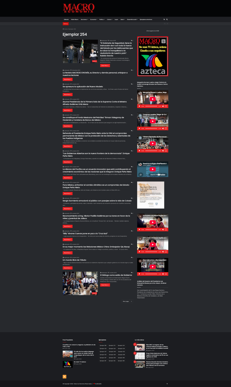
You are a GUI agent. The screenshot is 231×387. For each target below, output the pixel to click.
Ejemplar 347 (103, 351)
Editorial (66, 19)
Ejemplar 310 (112, 345)
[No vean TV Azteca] (68, 364)
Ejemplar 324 (121, 345)
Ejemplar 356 (121, 354)
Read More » (105, 65)
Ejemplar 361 (103, 360)
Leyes (116, 19)
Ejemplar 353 (103, 354)
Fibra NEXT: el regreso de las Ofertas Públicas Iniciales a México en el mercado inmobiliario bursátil (157, 346)
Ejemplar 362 (112, 360)
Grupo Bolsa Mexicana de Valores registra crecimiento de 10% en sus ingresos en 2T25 (157, 355)
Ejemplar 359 (112, 357)
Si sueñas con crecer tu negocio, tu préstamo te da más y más (79, 345)
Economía (93, 19)
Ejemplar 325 (103, 348)
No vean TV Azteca (80, 362)
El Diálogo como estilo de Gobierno (116, 275)
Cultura (109, 19)
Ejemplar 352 (121, 351)
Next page (126, 301)
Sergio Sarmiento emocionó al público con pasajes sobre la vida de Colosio (97, 200)
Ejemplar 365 (121, 360)
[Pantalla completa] (166, 106)
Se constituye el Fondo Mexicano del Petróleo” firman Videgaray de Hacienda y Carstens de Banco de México (93, 118)
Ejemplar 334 (121, 348)
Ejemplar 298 (103, 345)
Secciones (84, 19)
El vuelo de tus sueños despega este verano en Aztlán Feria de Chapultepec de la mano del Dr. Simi (84, 354)
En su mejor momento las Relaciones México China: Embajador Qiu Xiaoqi (96, 246)
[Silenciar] (163, 106)
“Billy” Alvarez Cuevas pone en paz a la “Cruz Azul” (85, 233)
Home (65, 29)
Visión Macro (74, 19)
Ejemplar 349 (112, 351)
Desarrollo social (131, 19)
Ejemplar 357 (103, 357)
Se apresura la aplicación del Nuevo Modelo (83, 86)
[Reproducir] (139, 106)
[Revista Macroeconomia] (79, 8)
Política (101, 19)
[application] (152, 99)
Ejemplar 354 (112, 354)
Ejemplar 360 (121, 357)
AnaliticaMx (98, 383)
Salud (122, 19)
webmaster (104, 40)
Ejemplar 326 (112, 348)
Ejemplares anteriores (146, 19)
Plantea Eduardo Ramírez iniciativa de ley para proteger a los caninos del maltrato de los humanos (157, 363)
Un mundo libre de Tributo (74, 260)
